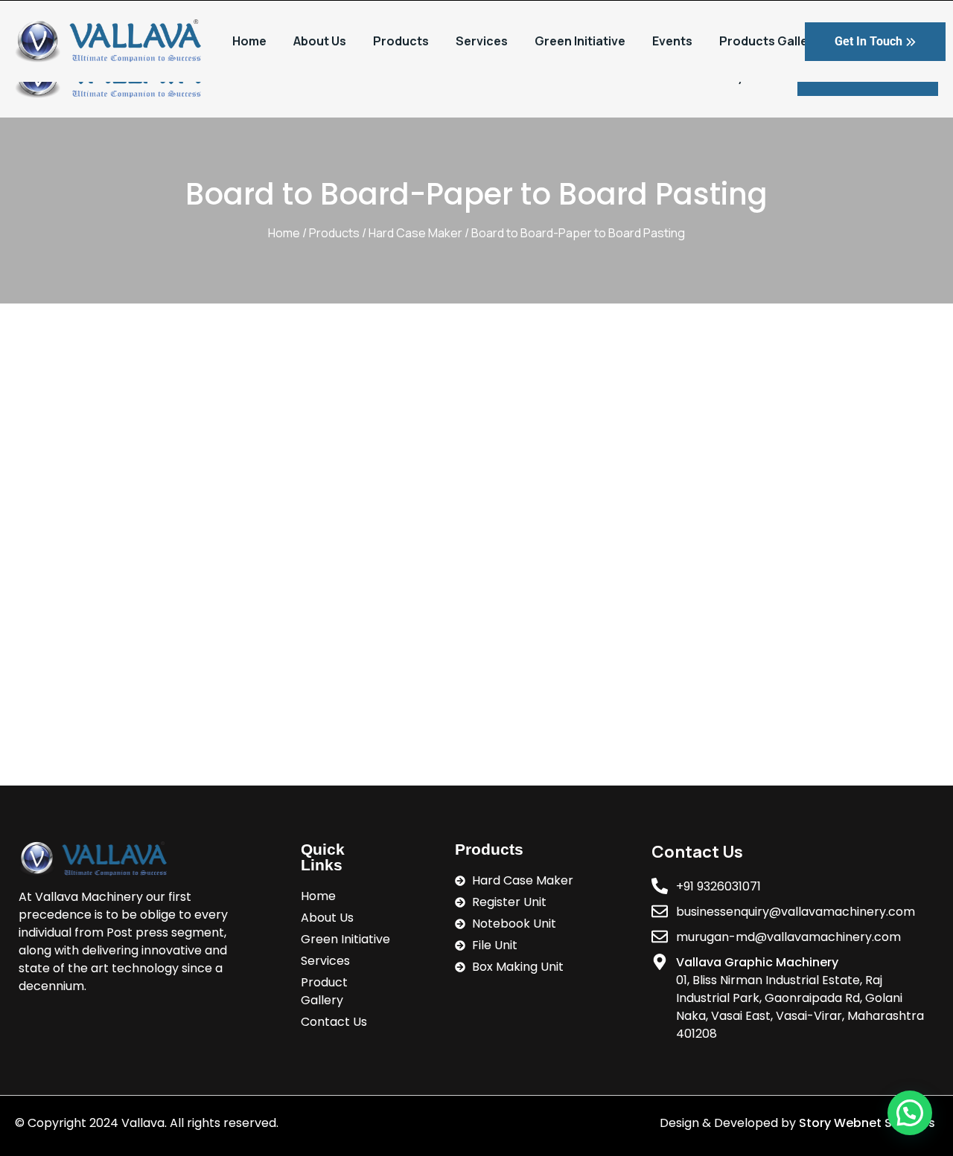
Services (482, 41)
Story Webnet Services (868, 1122)
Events (672, 41)
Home (249, 41)
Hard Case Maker (415, 233)
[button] (909, 1113)
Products (401, 41)
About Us (319, 41)
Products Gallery (769, 41)
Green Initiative (580, 41)
